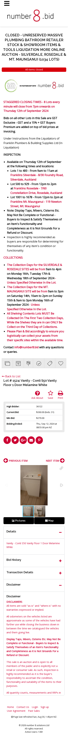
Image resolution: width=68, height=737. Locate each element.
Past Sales (34, 710)
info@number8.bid (26, 347)
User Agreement (16, 710)
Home (10, 707)
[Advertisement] (34, 452)
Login (35, 707)
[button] (61, 468)
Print (60, 397)
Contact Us (23, 707)
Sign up (45, 707)
